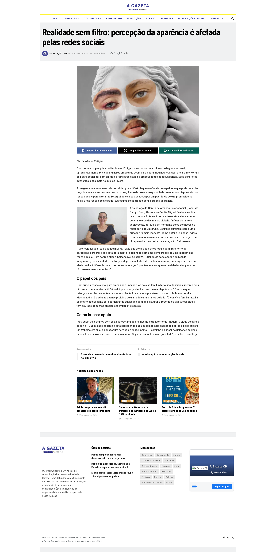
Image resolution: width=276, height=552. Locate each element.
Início (56, 18)
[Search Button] (232, 19)
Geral (177, 466)
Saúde (169, 483)
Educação (134, 18)
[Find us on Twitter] (232, 538)
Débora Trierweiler (151, 460)
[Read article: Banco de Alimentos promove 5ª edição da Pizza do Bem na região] (180, 390)
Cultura (176, 455)
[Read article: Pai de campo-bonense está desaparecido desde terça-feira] (95, 390)
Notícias (71, 18)
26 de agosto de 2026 (172, 415)
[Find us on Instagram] (228, 538)
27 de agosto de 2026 (87, 415)
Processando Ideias (152, 483)
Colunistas (91, 18)
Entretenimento (149, 466)
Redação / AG (60, 53)
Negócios (166, 472)
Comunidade (114, 18)
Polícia (150, 18)
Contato (215, 18)
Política (169, 477)
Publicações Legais (191, 18)
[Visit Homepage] (138, 7)
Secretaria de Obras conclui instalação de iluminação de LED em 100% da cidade (137, 411)
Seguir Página (222, 486)
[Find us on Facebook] (224, 538)
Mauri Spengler (149, 472)
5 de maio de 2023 (79, 53)
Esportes (167, 18)
